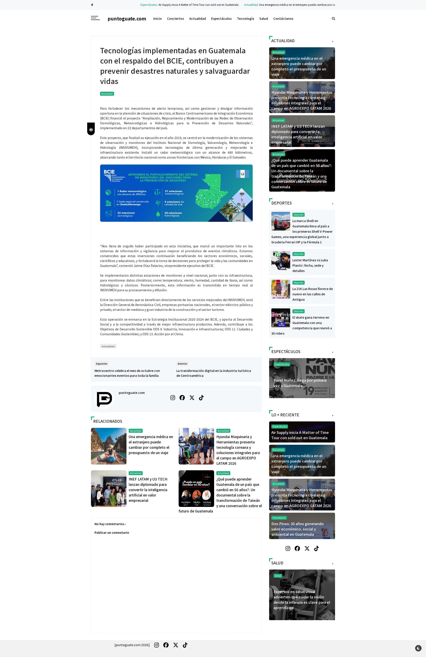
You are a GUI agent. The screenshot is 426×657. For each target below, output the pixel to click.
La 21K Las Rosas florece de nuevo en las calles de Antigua (312, 294)
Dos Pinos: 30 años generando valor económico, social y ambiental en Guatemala (297, 529)
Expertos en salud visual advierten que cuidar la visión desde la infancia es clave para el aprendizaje (302, 599)
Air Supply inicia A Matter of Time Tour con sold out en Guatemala (183, 4)
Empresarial (279, 517)
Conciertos (175, 18)
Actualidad (236, 4)
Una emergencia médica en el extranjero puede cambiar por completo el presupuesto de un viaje (303, 4)
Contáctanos (283, 18)
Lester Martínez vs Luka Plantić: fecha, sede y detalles (310, 265)
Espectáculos (133, 4)
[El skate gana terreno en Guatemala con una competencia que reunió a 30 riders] (280, 317)
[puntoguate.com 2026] (132, 645)
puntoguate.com (132, 392)
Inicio (157, 18)
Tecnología (245, 18)
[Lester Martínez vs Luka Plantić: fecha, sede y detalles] (280, 260)
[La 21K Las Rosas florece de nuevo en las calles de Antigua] (280, 288)
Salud (263, 18)
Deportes (298, 214)
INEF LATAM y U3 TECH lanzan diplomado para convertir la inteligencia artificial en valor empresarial (148, 489)
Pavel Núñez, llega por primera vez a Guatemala (300, 382)
